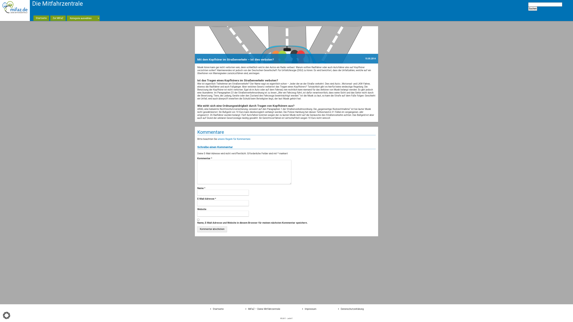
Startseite (41, 18)
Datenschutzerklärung (352, 309)
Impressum (310, 309)
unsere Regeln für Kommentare (234, 139)
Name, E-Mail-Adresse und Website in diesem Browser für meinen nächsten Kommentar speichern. (252, 222)
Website (201, 209)
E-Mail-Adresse (206, 198)
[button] (6, 315)
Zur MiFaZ (58, 18)
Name (201, 188)
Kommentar (204, 158)
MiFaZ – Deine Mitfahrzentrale (264, 309)
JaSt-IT (290, 318)
